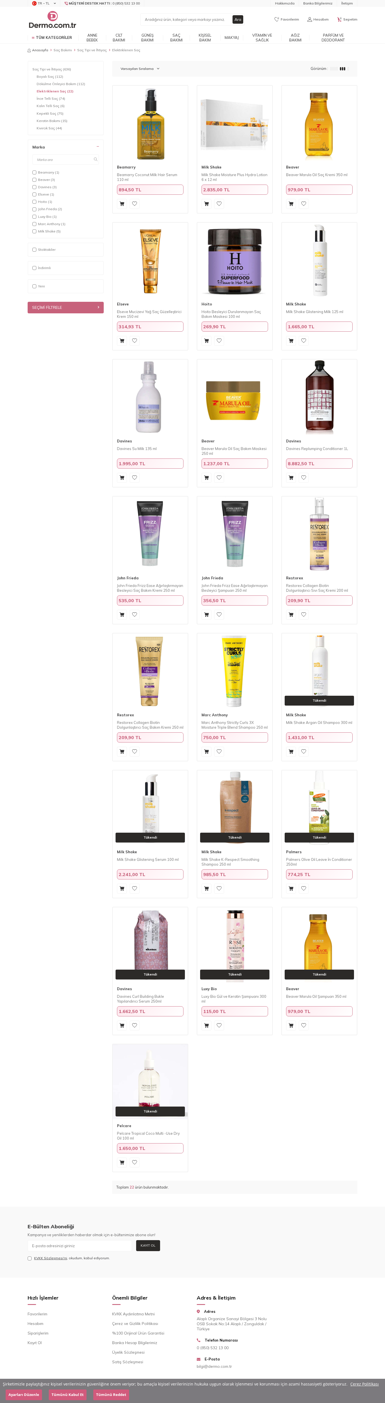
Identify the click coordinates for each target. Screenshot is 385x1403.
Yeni (41, 286)
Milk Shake (212, 167)
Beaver (292, 167)
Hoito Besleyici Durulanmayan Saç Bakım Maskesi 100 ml (231, 314)
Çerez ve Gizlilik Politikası (135, 1323)
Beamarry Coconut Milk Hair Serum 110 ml (147, 177)
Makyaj (232, 37)
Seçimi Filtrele (47, 307)
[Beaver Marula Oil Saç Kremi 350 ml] (319, 123)
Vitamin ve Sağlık (262, 37)
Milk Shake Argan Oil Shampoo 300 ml (319, 722)
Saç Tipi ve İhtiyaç (92, 50)
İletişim (347, 3)
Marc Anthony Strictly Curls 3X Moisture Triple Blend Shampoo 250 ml (235, 725)
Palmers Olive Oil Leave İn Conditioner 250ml (319, 861)
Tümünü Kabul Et (68, 1394)
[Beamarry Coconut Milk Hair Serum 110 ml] (150, 123)
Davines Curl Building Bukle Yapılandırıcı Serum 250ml (140, 998)
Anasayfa (40, 50)
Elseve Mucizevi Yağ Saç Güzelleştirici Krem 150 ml (149, 314)
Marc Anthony (215, 715)
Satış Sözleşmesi (127, 1361)
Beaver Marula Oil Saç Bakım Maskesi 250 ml (234, 451)
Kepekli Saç (50, 113)
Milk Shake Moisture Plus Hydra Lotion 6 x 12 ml (234, 177)
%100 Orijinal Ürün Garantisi (138, 1333)
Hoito (207, 304)
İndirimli (44, 268)
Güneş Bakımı (147, 37)
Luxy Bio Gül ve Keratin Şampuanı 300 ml (234, 998)
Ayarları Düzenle (23, 1394)
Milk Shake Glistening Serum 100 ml (148, 859)
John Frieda (128, 578)
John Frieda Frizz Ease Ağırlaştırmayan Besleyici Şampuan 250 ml (235, 588)
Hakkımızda (285, 3)
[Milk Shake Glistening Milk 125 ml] (319, 260)
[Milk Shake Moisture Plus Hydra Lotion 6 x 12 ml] (234, 123)
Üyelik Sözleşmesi (128, 1352)
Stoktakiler (47, 249)
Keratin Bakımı (52, 121)
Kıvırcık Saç (49, 128)
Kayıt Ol (148, 1245)
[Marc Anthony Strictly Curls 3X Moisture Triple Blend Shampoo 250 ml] (234, 670)
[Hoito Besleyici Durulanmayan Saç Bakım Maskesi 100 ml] (234, 260)
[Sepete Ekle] (122, 204)
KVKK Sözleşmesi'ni (50, 1258)
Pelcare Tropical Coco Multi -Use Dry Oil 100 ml (148, 1135)
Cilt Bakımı (119, 37)
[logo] (52, 19)
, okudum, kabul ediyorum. (72, 1258)
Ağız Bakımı (295, 37)
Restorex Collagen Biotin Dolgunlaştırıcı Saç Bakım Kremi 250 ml (150, 725)
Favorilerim (37, 1313)
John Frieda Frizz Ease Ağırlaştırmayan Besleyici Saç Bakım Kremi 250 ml (150, 588)
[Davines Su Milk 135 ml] (150, 397)
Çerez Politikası (364, 1384)
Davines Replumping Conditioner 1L (317, 448)
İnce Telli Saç (51, 98)
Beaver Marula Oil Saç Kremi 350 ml (317, 174)
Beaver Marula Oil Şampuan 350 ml (316, 996)
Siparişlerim (38, 1333)
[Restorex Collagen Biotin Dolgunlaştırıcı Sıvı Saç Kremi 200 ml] (319, 534)
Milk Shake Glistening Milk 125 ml (314, 311)
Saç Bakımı (176, 37)
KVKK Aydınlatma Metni (133, 1313)
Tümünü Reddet (111, 1394)
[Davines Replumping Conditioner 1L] (319, 397)
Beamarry (126, 167)
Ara (237, 19)
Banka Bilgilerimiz (318, 3)
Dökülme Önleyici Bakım (61, 84)
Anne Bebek (92, 37)
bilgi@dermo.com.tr (214, 1366)
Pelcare (124, 1125)
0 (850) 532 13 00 (213, 1347)
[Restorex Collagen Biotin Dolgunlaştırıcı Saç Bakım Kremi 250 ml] (150, 670)
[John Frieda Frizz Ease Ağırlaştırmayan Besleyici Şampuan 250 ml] (234, 534)
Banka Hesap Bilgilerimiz (134, 1342)
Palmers (294, 852)
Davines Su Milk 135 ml (137, 448)
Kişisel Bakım (205, 37)
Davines (124, 441)
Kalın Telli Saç (51, 106)
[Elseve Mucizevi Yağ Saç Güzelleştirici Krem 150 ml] (150, 260)
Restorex (294, 578)
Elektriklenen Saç (55, 91)
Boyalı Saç (50, 76)
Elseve (123, 304)
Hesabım (35, 1323)
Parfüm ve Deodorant (333, 37)
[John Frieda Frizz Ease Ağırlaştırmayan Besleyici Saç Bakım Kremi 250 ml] (150, 534)
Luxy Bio (209, 989)
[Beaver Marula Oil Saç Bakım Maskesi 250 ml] (234, 397)
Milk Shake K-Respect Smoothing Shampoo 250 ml (230, 861)
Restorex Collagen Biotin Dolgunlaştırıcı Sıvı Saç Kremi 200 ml (317, 588)
